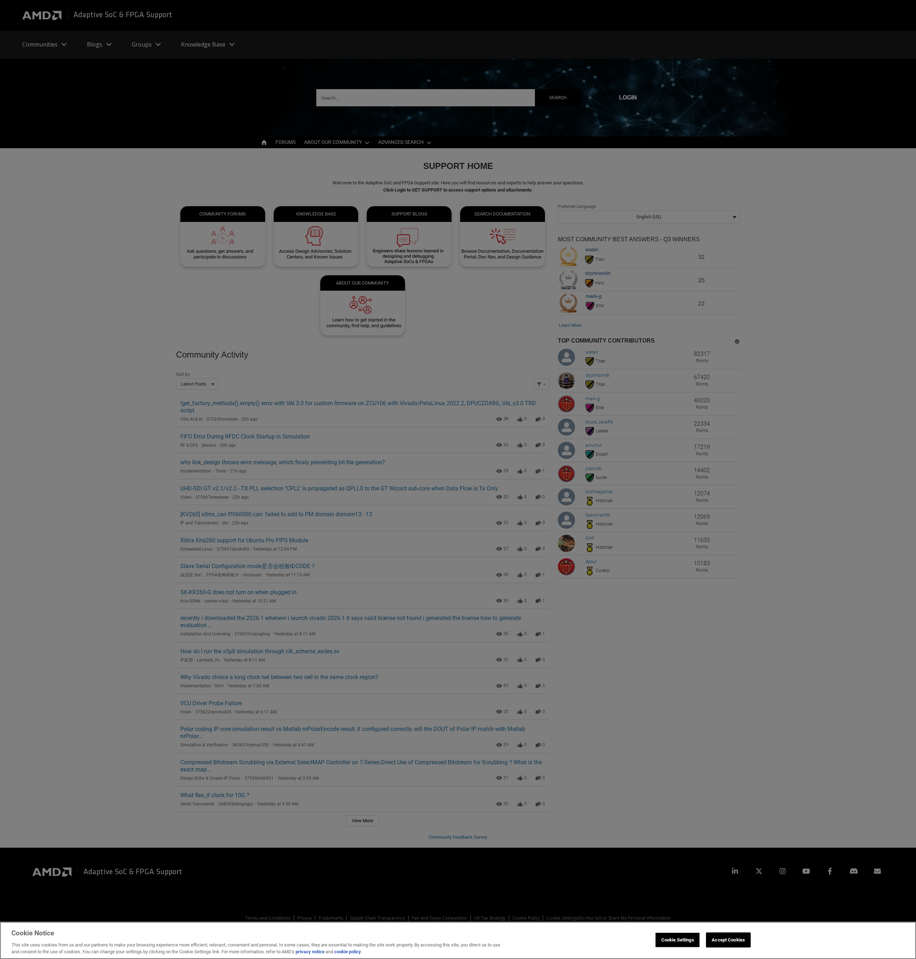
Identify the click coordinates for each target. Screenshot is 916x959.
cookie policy (347, 951)
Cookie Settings (677, 940)
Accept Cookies (728, 940)
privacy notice (310, 951)
